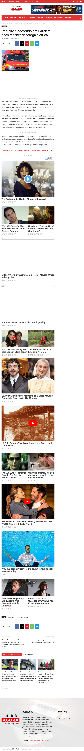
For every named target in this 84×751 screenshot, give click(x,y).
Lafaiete (13, 18)
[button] (79, 18)
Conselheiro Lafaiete (22, 617)
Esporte (4, 669)
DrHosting (36, 749)
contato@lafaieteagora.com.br (40, 740)
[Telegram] (37, 43)
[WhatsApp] (32, 43)
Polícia (40, 18)
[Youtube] (80, 1)
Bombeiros (11, 617)
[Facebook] (73, 1)
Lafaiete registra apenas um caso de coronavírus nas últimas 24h (42, 641)
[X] (22, 43)
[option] (56, 9)
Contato (68, 18)
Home (6, 18)
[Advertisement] (12, 84)
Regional (22, 18)
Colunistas (58, 18)
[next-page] (6, 687)
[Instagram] (77, 1)
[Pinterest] (27, 43)
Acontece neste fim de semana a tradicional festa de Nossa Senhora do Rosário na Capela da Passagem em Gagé (28, 676)
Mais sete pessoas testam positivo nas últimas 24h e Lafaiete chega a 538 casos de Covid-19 (13, 643)
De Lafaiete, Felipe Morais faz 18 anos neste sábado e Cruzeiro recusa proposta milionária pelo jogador (10, 676)
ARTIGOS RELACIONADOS (12, 654)
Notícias (32, 18)
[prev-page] (3, 687)
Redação (6, 38)
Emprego (49, 18)
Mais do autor (28, 654)
